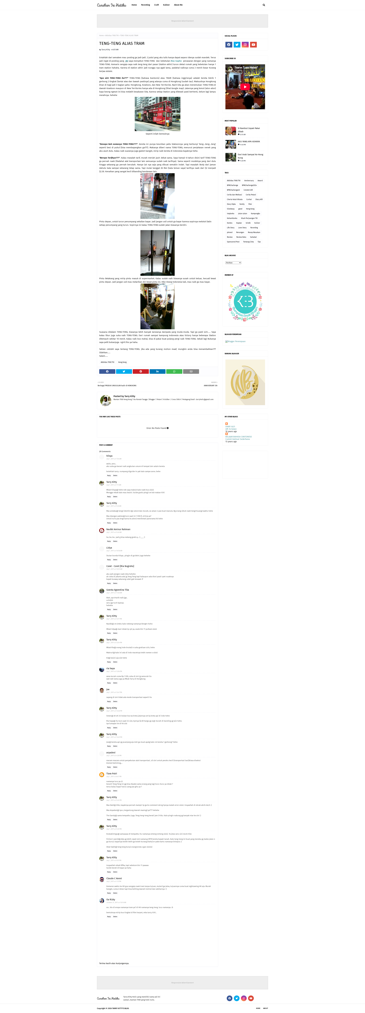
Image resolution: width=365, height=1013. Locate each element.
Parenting (254, 228)
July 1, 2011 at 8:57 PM (114, 776)
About (265, 1008)
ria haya (110, 668)
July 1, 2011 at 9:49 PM (114, 829)
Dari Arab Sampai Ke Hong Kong (250, 156)
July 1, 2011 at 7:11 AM (114, 485)
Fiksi (250, 204)
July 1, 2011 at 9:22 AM (114, 506)
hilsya (109, 456)
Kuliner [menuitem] (166, 5)
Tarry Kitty (106, 50)
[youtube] (253, 45)
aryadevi (110, 752)
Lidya (109, 547)
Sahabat (253, 237)
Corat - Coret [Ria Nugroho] (120, 566)
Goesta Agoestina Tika (117, 589)
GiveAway (231, 209)
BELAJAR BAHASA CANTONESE (238, 437)
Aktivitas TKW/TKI (112, 36)
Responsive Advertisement (182, 21)
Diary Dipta (231, 204)
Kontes (229, 223)
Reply (109, 475)
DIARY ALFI (230, 426)
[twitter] (237, 45)
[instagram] (245, 45)
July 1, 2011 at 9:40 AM (114, 532)
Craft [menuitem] (156, 5)
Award (260, 181)
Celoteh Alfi (248, 190)
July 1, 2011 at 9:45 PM (114, 800)
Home (101, 36)
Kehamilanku (232, 218)
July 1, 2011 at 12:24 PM (114, 643)
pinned (229, 232)
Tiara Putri (111, 773)
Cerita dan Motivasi (234, 195)
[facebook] (228, 45)
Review (230, 237)
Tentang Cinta (248, 242)
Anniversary (249, 181)
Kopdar (239, 223)
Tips (259, 242)
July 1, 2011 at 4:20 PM (114, 756)
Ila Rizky (110, 899)
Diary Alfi (259, 199)
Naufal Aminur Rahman (118, 529)
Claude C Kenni (114, 878)
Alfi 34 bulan (231, 429)
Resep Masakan (254, 232)
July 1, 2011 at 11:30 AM (114, 593)
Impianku (230, 214)
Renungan (240, 232)
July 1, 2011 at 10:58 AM (114, 551)
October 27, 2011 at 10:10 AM (116, 902)
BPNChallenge (232, 185)
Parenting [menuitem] (145, 5)
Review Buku (241, 237)
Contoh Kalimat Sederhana (237, 439)
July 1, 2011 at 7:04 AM (114, 459)
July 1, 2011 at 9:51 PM (114, 860)
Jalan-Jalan (242, 214)
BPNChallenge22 (233, 190)
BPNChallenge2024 (249, 185)
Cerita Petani (251, 195)
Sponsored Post (233, 242)
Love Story (242, 228)
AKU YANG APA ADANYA (249, 141)
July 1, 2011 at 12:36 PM (114, 671)
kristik (248, 223)
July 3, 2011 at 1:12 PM (114, 881)
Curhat (249, 199)
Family (242, 204)
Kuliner (257, 223)
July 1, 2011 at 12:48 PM (114, 711)
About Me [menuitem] (178, 5)
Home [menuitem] (134, 5)
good (240, 209)
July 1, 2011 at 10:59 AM (114, 569)
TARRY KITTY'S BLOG (120, 1008)
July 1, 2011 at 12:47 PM (114, 692)
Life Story (230, 228)
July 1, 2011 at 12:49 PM (114, 737)
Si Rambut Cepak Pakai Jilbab (249, 130)
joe (108, 689)
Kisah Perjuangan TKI (249, 218)
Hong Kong (122, 362)
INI (126, 61)
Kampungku (255, 214)
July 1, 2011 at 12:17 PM (114, 619)
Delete (115, 475)
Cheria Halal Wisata (235, 199)
